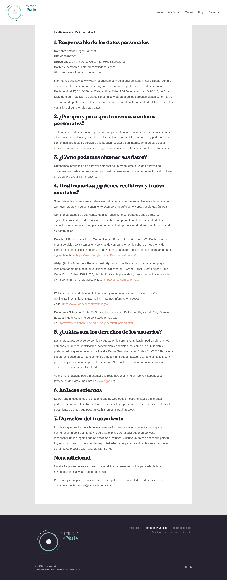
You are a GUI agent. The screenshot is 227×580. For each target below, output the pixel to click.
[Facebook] (191, 567)
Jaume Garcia (74, 569)
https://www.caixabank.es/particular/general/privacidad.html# (96, 323)
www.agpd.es (105, 381)
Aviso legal (134, 528)
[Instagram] (185, 567)
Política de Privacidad (155, 528)
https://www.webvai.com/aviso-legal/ (85, 304)
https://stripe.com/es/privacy (121, 279)
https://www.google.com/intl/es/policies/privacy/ (106, 255)
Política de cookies (181, 528)
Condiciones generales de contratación (171, 532)
